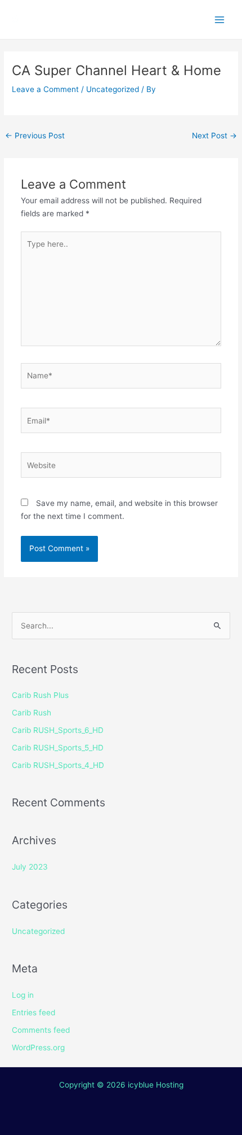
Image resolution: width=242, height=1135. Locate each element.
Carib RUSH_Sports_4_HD (58, 765)
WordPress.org (38, 1047)
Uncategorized (112, 89)
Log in (23, 994)
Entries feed (33, 1012)
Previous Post (35, 135)
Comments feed (41, 1029)
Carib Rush (31, 712)
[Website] (121, 467)
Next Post (214, 135)
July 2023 (30, 866)
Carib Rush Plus (40, 695)
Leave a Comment (45, 89)
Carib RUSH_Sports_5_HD (58, 747)
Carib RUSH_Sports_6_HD (58, 730)
